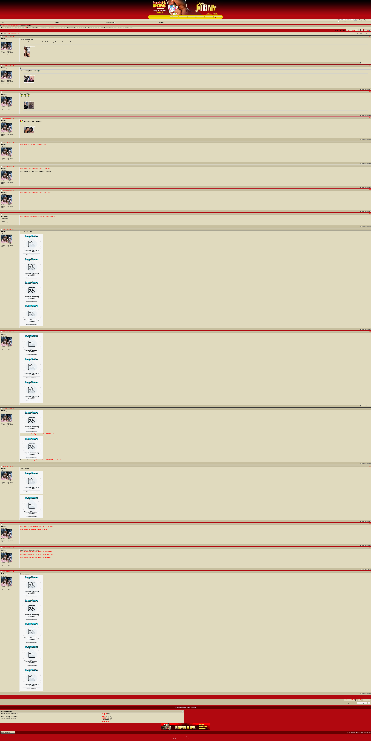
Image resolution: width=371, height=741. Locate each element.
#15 (370, 571)
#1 (370, 36)
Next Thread (191, 707)
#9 (370, 229)
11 (361, 30)
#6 (370, 166)
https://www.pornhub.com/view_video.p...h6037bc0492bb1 (36, 551)
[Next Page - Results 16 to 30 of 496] (365, 30)
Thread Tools (360, 33)
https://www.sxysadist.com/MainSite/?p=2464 (33, 144)
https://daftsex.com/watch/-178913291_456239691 (34, 529)
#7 (370, 190)
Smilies (104, 715)
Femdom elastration (12, 33)
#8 (370, 214)
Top (369, 703)
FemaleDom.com (358, 732)
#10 (370, 331)
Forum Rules (105, 721)
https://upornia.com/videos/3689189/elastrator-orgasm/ (46, 434)
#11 (370, 408)
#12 (370, 466)
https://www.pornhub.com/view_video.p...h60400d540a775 (36, 557)
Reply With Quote (366, 63)
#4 (370, 118)
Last (368, 30)
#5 (370, 142)
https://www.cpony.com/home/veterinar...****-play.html (35, 168)
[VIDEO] (104, 718)
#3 (370, 92)
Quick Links (161, 22)
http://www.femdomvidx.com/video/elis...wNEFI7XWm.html (36, 554)
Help (360, 20)
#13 (370, 524)
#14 (370, 547)
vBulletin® (188, 736)
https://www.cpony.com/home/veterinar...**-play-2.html (35, 192)
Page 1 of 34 (351, 30)
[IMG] (103, 716)
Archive (366, 732)
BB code (104, 713)
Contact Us (350, 732)
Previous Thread (181, 707)
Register (366, 20)
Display (367, 33)
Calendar (56, 22)
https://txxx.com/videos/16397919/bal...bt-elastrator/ (47, 460)
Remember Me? (342, 21)
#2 (370, 65)
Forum (4, 25)
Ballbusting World (12, 25)
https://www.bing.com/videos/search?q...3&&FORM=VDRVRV (37, 216)
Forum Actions (110, 22)
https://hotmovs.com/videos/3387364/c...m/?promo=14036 (36, 526)
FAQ (3, 22)
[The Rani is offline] (6, 46)
